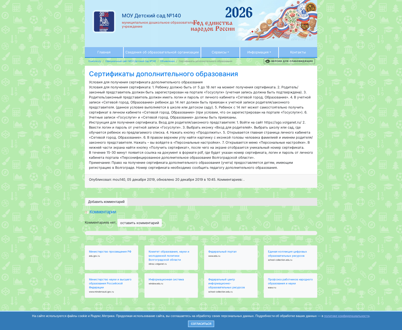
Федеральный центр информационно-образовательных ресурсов (226, 283)
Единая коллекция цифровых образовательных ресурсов (287, 253)
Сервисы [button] (219, 52)
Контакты (298, 52)
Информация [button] (258, 52)
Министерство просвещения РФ (110, 251)
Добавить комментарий (106, 202)
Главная (104, 52)
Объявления (167, 61)
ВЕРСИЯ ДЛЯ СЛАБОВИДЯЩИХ (292, 61)
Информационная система (166, 279)
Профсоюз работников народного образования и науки (290, 281)
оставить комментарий (139, 223)
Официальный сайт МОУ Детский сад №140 (130, 61)
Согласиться (201, 323)
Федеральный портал (222, 251)
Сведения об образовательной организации (162, 52)
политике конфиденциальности (346, 316)
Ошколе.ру (94, 61)
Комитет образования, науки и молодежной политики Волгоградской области (169, 255)
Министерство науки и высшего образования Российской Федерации (110, 283)
